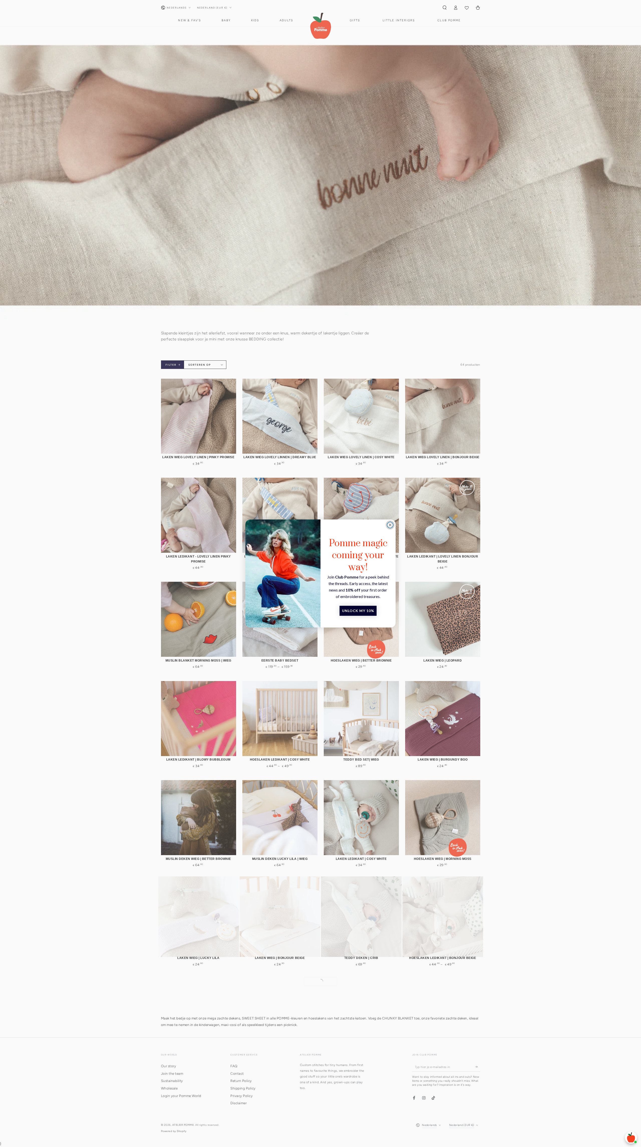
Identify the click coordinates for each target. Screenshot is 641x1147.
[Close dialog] (390, 525)
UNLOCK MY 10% (358, 611)
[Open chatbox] (631, 1137)
